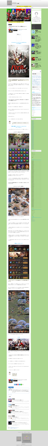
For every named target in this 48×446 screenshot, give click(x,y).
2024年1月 (33, 182)
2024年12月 (33, 126)
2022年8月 (33, 146)
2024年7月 (33, 129)
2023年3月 (33, 195)
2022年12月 (33, 144)
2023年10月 (33, 136)
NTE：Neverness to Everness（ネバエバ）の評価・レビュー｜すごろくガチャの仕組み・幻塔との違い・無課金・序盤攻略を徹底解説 (36, 95)
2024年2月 (33, 133)
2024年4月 (33, 131)
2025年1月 (33, 125)
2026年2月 (33, 121)
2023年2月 (33, 142)
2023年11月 (33, 135)
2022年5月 (33, 206)
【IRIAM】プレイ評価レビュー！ (13, 428)
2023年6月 (33, 139)
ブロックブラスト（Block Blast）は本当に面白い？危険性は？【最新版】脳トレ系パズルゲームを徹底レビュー (38, 47)
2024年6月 (33, 176)
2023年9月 (33, 187)
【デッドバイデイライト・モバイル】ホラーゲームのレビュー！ (19, 422)
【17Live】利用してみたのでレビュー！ (14, 427)
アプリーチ (21, 380)
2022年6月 (33, 205)
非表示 (19, 34)
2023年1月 (33, 143)
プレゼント (21, 7)
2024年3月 (33, 132)
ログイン (32, 218)
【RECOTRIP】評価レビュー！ (15, 405)
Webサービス (26, 7)
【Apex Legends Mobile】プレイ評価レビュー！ (18, 411)
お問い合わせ (32, 7)
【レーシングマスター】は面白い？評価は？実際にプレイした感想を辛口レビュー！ (36, 102)
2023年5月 (33, 140)
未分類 (32, 157)
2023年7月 (33, 138)
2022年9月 (33, 201)
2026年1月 (33, 122)
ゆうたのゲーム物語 (15, 3)
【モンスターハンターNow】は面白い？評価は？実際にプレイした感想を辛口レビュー (36, 104)
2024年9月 (33, 172)
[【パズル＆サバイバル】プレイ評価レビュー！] (19, 384)
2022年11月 (33, 200)
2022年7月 (33, 147)
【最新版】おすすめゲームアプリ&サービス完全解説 (38, 32)
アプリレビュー (16, 7)
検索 (32, 70)
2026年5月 (33, 120)
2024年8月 (33, 128)
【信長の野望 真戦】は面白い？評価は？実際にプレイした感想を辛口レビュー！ (36, 100)
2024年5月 (33, 177)
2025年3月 (33, 124)
